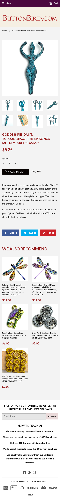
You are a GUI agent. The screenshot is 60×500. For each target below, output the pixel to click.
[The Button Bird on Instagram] (34, 473)
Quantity (5, 159)
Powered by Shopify (39, 481)
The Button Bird (23, 481)
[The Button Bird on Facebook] (24, 473)
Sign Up (52, 416)
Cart (55, 3)
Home (4, 31)
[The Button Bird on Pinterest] (29, 473)
